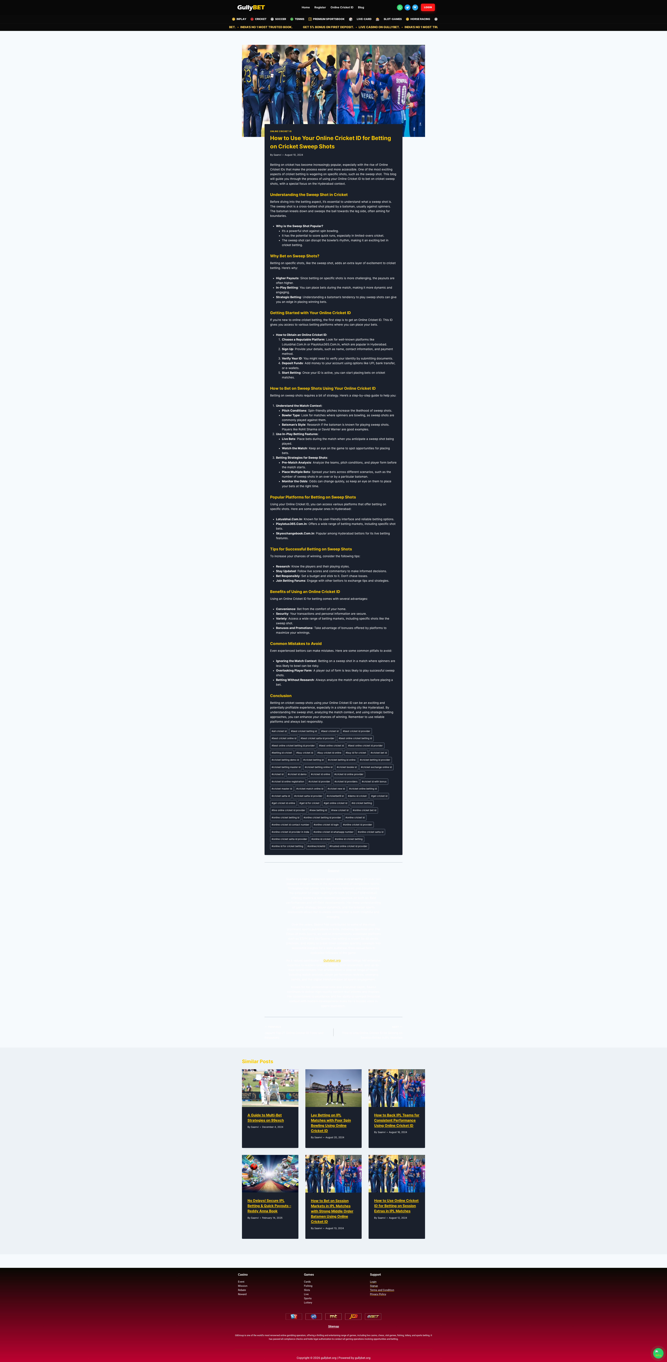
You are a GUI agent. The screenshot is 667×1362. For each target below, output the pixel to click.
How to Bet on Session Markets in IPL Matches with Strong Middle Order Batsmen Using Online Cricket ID (332, 1211)
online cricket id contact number (290, 824)
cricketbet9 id (335, 796)
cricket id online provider (348, 774)
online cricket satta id (370, 832)
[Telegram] (415, 7)
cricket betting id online (342, 759)
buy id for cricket (356, 752)
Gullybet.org (331, 960)
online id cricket (321, 839)
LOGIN (428, 7)
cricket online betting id (363, 788)
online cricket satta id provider (289, 839)
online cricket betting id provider (322, 817)
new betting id (318, 810)
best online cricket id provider (365, 745)
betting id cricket (282, 752)
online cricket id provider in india (290, 832)
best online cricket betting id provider (293, 745)
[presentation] (270, 1088)
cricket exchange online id (376, 767)
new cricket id (339, 810)
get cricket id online (283, 803)
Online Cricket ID (342, 7)
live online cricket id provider (288, 810)
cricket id (277, 774)
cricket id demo (297, 774)
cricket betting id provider (375, 759)
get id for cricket (309, 803)
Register (320, 7)
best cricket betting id (304, 731)
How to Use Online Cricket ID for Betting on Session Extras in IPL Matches (372, 1032)
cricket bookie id (347, 767)
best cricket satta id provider (317, 738)
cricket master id (282, 788)
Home (306, 7)
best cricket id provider (356, 731)
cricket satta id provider (308, 796)
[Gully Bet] (251, 7)
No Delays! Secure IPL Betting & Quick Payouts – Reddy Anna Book (269, 1206)
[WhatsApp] (400, 7)
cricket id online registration (288, 781)
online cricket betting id (285, 817)
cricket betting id (313, 759)
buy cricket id (304, 752)
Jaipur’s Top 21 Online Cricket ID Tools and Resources (294, 1032)
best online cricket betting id (355, 738)
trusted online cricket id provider (348, 846)
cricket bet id (379, 752)
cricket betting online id (318, 767)
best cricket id (330, 731)
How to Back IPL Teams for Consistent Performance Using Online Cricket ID (396, 1120)
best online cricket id (331, 745)
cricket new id (336, 788)
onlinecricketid (316, 846)
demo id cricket (357, 796)
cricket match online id (309, 788)
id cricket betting (362, 803)
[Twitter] (407, 7)
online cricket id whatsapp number (333, 832)
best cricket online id (284, 738)
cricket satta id (281, 796)
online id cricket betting (349, 839)
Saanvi (277, 154)
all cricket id (279, 731)
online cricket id (355, 817)
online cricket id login (326, 824)
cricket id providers (346, 781)
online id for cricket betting (287, 846)
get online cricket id (335, 803)
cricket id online (320, 774)
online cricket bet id (364, 810)
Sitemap (333, 1326)
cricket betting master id (286, 767)
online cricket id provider (357, 824)
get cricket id (379, 796)
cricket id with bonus (374, 781)
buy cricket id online (329, 752)
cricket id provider (319, 781)
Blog (361, 7)
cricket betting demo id (285, 759)
